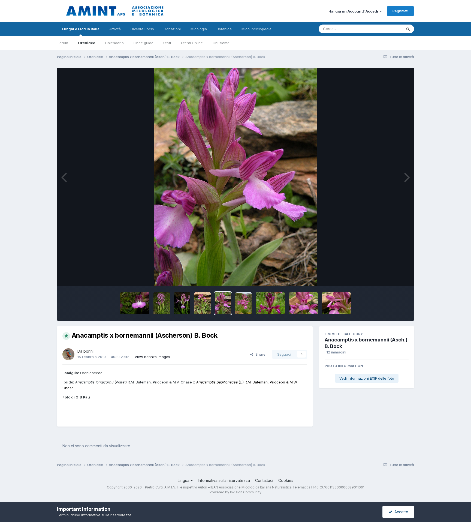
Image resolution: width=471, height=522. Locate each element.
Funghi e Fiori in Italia (80, 29)
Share (259, 354)
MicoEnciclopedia (256, 29)
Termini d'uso (68, 515)
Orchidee (86, 43)
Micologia (199, 29)
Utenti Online (192, 43)
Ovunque (387, 29)
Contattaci (264, 480)
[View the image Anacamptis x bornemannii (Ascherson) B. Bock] (134, 303)
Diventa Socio (142, 29)
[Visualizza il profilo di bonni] (68, 354)
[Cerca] (408, 29)
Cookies (285, 480)
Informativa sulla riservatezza (224, 480)
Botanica (224, 29)
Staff (167, 43)
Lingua (184, 480)
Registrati (400, 11)
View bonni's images (152, 357)
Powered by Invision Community (235, 492)
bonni (88, 351)
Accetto (400, 511)
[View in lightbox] (235, 177)
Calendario (114, 43)
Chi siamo (221, 43)
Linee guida (143, 43)
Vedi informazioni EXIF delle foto (366, 378)
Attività (115, 29)
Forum (63, 43)
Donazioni (172, 29)
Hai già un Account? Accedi (354, 11)
